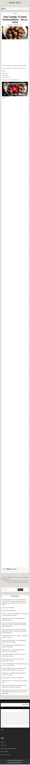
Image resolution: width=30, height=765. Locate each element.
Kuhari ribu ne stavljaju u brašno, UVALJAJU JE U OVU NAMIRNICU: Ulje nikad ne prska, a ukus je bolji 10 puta (15, 691)
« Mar (2, 729)
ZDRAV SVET (15, 2)
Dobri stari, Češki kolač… (8, 607)
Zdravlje (10, 25)
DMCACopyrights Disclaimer (8, 748)
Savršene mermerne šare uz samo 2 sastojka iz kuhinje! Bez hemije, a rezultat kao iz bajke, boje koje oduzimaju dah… (14, 624)
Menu (5, 8)
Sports (15, 13)
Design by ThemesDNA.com (15, 762)
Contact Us (3, 745)
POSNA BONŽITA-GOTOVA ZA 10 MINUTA (13, 677)
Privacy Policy (4, 751)
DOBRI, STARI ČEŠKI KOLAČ (9, 610)
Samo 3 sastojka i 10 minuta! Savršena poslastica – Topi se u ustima (15, 19)
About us (3, 742)
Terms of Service (5, 754)
